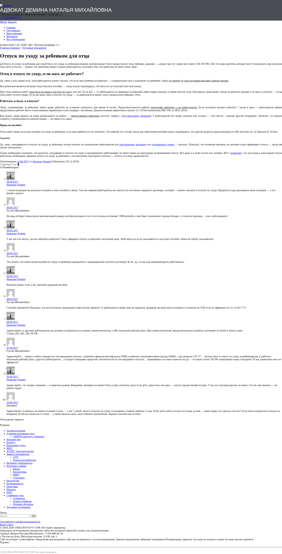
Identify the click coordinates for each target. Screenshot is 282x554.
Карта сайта (6, 524)
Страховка (19, 477)
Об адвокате (13, 30)
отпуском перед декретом (135, 115)
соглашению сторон (163, 144)
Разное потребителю (24, 460)
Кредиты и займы (16, 466)
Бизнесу (11, 442)
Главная (11, 27)
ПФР (9, 492)
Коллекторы (20, 471)
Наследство (13, 480)
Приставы (12, 486)
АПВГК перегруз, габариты (28, 436)
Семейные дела (15, 495)
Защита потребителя (18, 454)
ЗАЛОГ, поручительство (20, 451)
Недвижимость (15, 483)
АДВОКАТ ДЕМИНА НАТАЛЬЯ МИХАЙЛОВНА (56, 10)
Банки (16, 468)
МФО (16, 474)
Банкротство (14, 439)
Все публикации (16, 39)
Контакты (12, 36)
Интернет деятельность (19, 463)
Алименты (19, 498)
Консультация (14, 33)
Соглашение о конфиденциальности (20, 521)
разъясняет (236, 153)
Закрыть (12, 22)
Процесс (11, 489)
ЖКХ (10, 448)
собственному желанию (132, 144)
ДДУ (15, 457)
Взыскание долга (16, 445)
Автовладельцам (16, 430)
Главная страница (10, 47)
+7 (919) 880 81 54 (10, 17)
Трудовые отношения (34, 47)
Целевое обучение (23, 504)
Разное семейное (22, 501)
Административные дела (20, 433)
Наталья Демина (42, 161)
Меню (3, 22)
